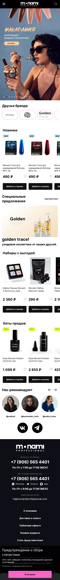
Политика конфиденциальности (17, 566)
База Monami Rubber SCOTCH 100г (39, 359)
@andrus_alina (49, 416)
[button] (4, 96)
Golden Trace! (15, 239)
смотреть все (51, 199)
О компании (30, 510)
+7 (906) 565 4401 (30, 462)
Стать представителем (30, 540)
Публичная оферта (30, 525)
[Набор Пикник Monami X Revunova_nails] (15, 271)
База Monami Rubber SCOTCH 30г (13, 359)
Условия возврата (30, 532)
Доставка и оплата (30, 518)
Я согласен (30, 574)
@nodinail (10, 416)
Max (46, 484)
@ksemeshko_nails (30, 416)
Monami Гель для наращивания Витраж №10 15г (40, 168)
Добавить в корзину (14, 186)
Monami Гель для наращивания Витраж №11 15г (14, 168)
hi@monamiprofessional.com (30, 499)
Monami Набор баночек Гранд (36, 289)
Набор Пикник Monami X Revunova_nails (14, 289)
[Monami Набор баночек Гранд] (40, 271)
